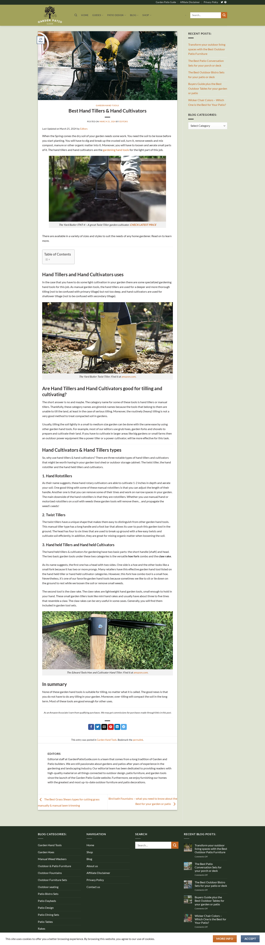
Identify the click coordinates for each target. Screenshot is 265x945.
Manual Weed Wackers (52, 859)
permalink (138, 739)
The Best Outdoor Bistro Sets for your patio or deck (206, 75)
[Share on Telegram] (124, 727)
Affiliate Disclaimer (190, 2)
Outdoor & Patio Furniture (54, 866)
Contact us (93, 887)
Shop (145, 15)
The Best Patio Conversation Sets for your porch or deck (206, 63)
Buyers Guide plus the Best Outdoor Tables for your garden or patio (207, 88)
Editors (123, 121)
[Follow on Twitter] (222, 2)
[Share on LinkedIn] (117, 727)
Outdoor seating (48, 887)
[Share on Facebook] (91, 727)
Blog (133, 15)
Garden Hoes (46, 852)
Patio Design (115, 15)
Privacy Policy (211, 2)
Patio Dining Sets (48, 914)
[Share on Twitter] (98, 727)
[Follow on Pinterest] (225, 2)
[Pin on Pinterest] (111, 727)
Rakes (41, 928)
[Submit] (224, 15)
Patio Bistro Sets (48, 893)
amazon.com (128, 376)
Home (84, 15)
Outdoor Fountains (50, 872)
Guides (96, 15)
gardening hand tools (116, 149)
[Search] (75, 15)
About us (92, 866)
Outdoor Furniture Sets (52, 880)
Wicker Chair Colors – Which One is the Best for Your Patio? (207, 102)
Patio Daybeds (47, 900)
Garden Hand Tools (107, 105)
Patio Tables (45, 921)
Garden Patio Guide (166, 2)
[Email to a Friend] (104, 727)
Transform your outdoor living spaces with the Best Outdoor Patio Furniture (206, 49)
